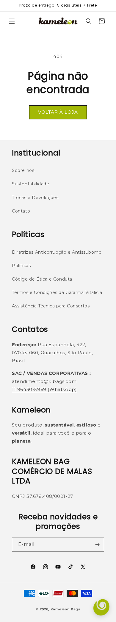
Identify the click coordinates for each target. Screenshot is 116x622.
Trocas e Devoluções (35, 197)
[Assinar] (97, 545)
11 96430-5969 (29, 389)
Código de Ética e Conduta (42, 279)
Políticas (21, 265)
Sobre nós (23, 170)
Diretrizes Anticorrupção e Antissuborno (56, 252)
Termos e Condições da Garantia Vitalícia (57, 292)
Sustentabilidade (30, 184)
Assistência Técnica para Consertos (51, 306)
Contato (21, 211)
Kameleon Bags (65, 609)
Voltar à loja (58, 112)
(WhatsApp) (61, 389)
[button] (11, 21)
